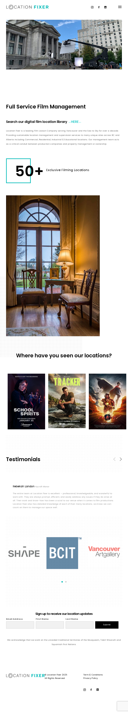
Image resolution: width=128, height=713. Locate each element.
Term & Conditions (93, 675)
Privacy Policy (90, 678)
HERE (75, 122)
